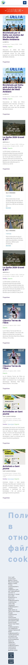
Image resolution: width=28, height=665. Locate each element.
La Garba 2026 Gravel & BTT (13, 138)
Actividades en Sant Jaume (13, 412)
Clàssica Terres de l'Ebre (12, 321)
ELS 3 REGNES (10, 193)
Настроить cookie (11, 661)
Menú (24, 3)
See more (8, 207)
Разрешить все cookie (11, 655)
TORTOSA (8, 196)
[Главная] (7, 3)
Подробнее (6, 62)
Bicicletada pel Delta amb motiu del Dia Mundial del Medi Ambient (13, 88)
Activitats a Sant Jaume (11, 467)
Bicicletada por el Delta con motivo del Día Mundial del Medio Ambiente (13, 36)
